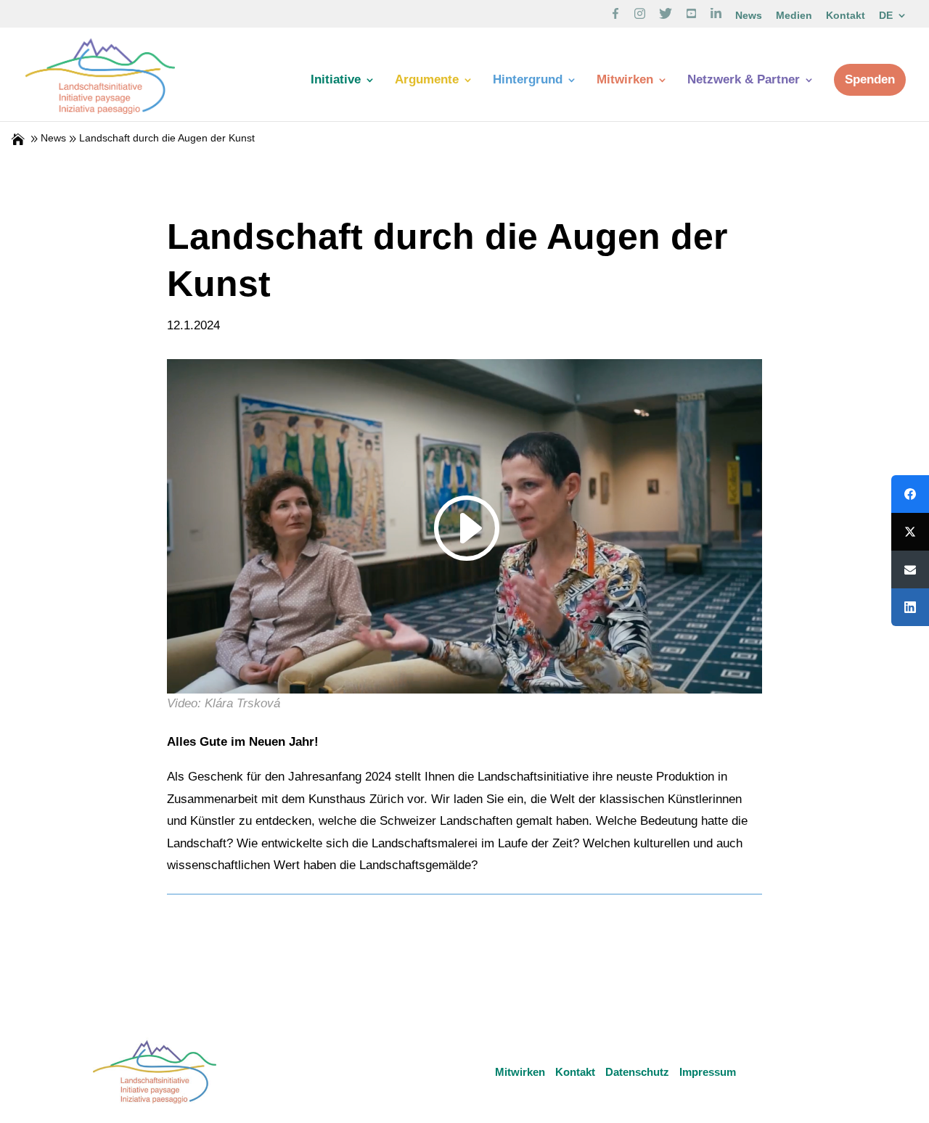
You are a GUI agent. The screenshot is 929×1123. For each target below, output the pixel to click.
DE (886, 15)
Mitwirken (625, 80)
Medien (794, 15)
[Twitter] (910, 532)
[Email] (910, 569)
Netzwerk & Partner (743, 80)
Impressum (707, 1072)
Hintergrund (527, 80)
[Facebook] (910, 494)
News (748, 15)
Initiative (336, 80)
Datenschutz (637, 1072)
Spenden (870, 79)
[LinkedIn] (910, 607)
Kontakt (845, 15)
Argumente (427, 80)
